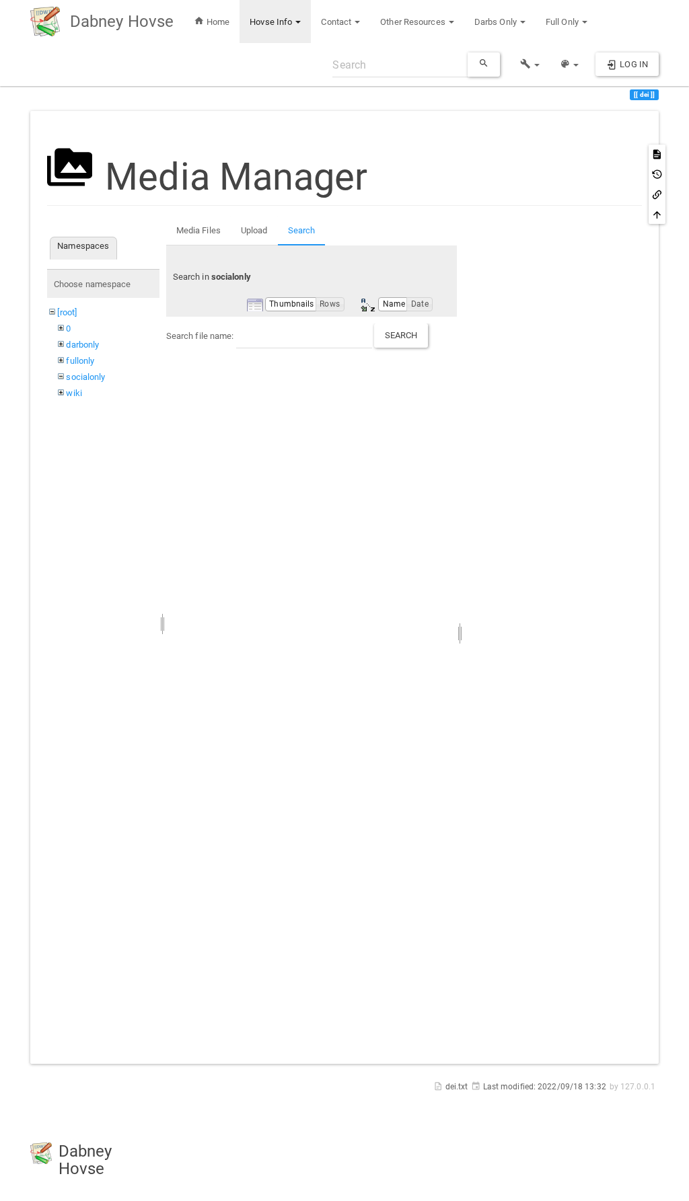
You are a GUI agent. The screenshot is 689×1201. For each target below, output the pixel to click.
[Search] (484, 64)
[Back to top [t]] (657, 214)
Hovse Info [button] (272, 22)
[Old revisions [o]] (657, 174)
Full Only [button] (563, 22)
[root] (67, 312)
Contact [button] (337, 22)
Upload (254, 230)
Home (217, 22)
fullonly (80, 361)
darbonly (82, 345)
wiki (73, 393)
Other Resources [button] (413, 22)
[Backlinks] (657, 194)
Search (302, 230)
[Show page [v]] (657, 154)
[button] (530, 64)
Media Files (198, 230)
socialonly (85, 377)
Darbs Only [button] (496, 22)
